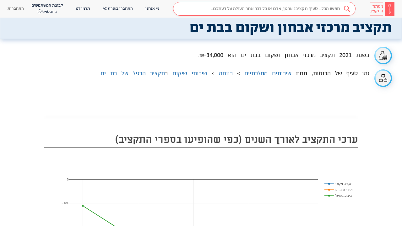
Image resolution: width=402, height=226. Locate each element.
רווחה (226, 74)
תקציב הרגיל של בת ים (132, 74)
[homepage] (381, 9)
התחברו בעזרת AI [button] (118, 9)
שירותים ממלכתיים (267, 74)
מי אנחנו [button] (152, 9)
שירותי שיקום (189, 74)
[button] (264, 9)
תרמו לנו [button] (83, 9)
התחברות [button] (16, 9)
